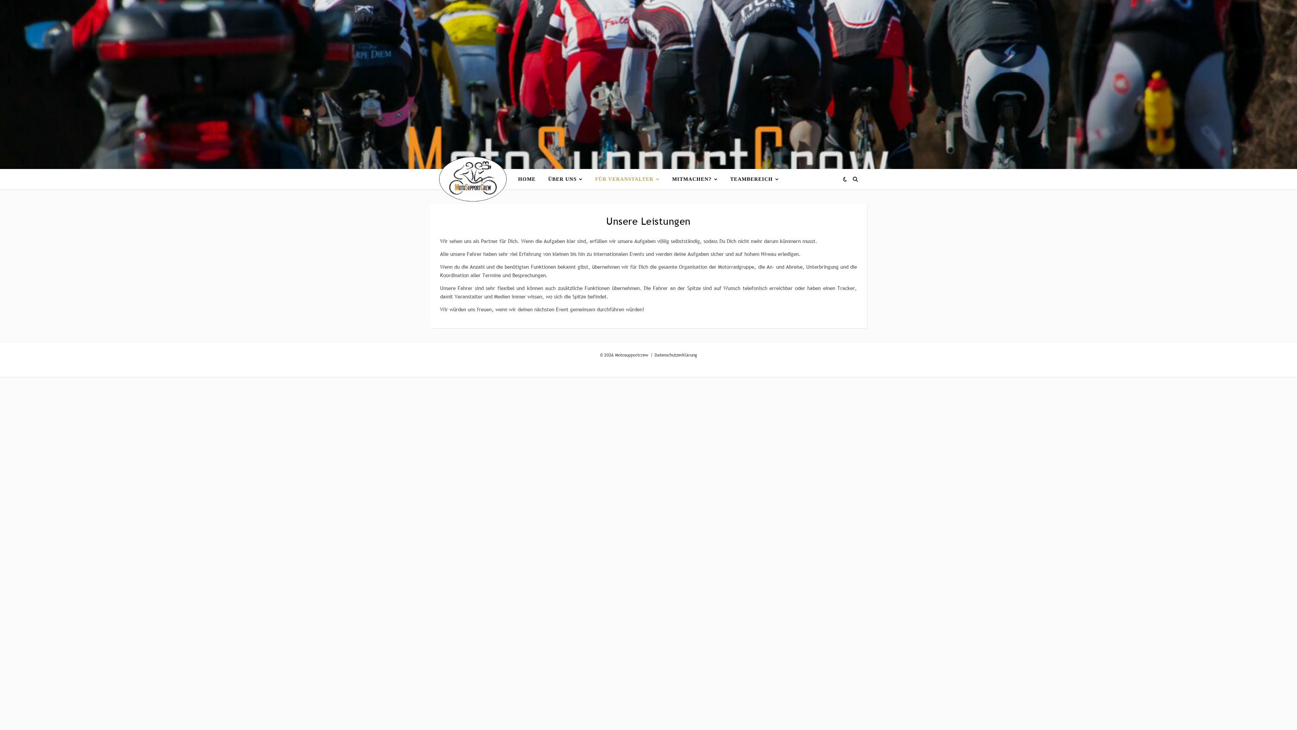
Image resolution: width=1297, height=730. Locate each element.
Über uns (562, 179)
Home (527, 179)
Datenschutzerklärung (676, 355)
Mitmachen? (692, 179)
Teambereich (751, 179)
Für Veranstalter (624, 179)
